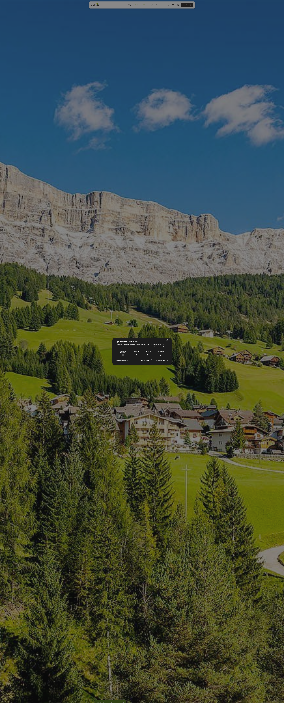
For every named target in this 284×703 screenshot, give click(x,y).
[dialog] (142, 351)
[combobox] (167, 340)
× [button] (169, 340)
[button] (122, 360)
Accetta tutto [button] (160, 360)
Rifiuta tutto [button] (145, 360)
